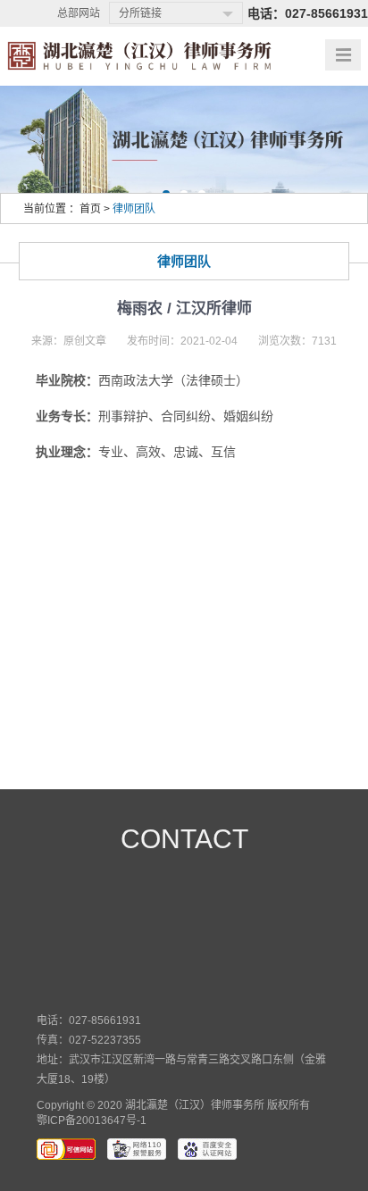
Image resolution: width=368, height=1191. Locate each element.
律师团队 (134, 209)
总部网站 (78, 13)
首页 (90, 209)
